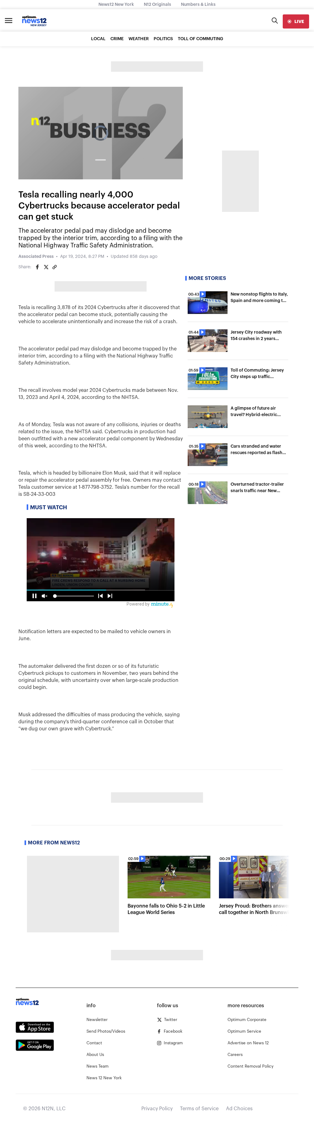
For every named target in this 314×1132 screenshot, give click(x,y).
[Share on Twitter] (46, 267)
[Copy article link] (54, 267)
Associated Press (36, 256)
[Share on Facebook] (37, 267)
